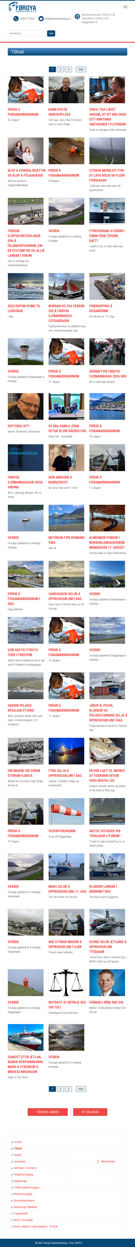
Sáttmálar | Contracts (25, 1168)
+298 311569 (27, 18)
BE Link (91, 1243)
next (81, 69)
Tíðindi (17, 1148)
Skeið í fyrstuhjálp (23, 1220)
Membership (108, 1161)
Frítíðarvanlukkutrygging (26, 1187)
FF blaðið (90, 1112)
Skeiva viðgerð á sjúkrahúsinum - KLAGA (35, 1226)
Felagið (17, 1155)
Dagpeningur (20, 1181)
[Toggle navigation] (125, 7)
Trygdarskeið (20, 1213)
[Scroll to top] (127, 1239)
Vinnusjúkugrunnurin (24, 1200)
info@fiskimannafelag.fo (57, 18)
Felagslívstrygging (23, 1174)
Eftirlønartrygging (22, 1194)
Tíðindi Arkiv (47, 1112)
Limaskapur (19, 1161)
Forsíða (17, 1142)
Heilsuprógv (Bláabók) (25, 1207)
